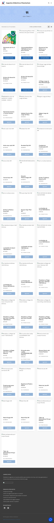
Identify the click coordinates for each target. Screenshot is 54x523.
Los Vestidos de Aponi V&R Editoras (9, 248)
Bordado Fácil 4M (26, 145)
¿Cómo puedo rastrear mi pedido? (11, 501)
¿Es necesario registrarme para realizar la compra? (15, 495)
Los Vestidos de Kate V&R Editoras (26, 247)
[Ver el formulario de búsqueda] (48, 3)
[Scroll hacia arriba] (50, 516)
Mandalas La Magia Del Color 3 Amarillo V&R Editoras (8, 318)
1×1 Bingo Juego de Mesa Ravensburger (44, 81)
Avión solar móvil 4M (8, 145)
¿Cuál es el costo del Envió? (9, 497)
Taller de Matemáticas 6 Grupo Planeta (9, 452)
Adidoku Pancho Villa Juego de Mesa (26, 114)
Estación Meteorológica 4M (26, 176)
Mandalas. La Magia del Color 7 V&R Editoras (8, 352)
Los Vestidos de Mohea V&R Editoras (8, 285)
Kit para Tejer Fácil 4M (26, 210)
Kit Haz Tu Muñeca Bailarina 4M (44, 178)
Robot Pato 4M (25, 417)
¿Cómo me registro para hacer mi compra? (13, 493)
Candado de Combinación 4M (43, 146)
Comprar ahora (9, 58)
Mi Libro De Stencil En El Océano (27, 77)
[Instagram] (8, 508)
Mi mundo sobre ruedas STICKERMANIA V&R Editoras (26, 352)
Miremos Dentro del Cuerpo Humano (44, 351)
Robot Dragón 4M (8, 417)
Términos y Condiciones (16, 519)
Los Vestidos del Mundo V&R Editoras (26, 281)
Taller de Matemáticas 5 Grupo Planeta (45, 419)
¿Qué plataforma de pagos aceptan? (11, 499)
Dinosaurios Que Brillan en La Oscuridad (43, 49)
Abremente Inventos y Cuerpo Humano (8, 112)
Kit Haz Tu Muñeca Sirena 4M (8, 210)
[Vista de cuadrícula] (49, 27)
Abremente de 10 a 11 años (9, 48)
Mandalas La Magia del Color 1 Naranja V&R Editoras (44, 281)
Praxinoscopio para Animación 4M (8, 386)
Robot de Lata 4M (44, 385)
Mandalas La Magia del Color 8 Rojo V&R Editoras (44, 318)
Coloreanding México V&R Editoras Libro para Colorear (27, 49)
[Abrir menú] (51, 3)
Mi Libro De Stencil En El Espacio (9, 78)
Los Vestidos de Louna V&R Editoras (44, 241)
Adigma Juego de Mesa (43, 114)
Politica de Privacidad (7, 519)
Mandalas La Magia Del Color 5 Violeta (26, 317)
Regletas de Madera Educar (26, 384)
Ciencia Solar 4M (7, 177)
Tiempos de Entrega (7, 491)
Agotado (45, 90)
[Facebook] (4, 508)
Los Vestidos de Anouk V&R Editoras (44, 208)
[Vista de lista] (51, 27)
